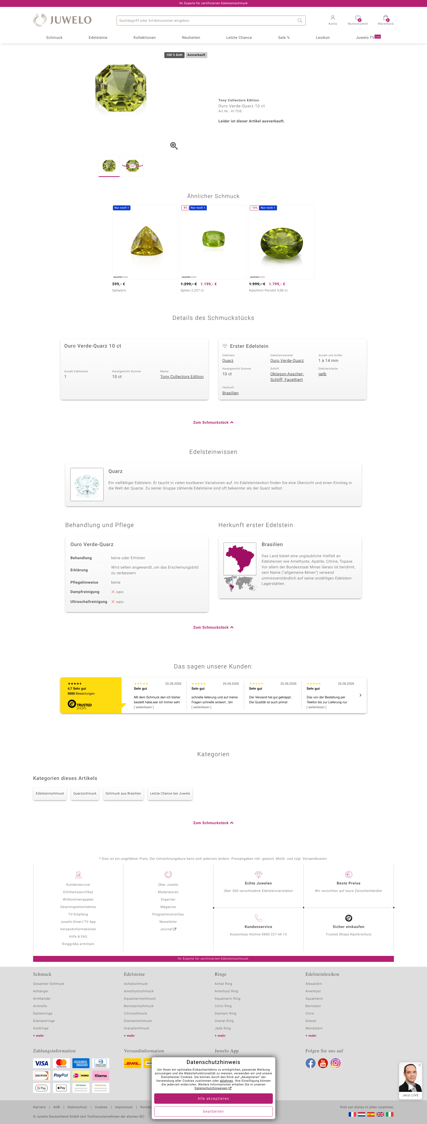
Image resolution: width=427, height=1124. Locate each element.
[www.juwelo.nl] (361, 1114)
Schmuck (54, 38)
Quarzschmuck (85, 793)
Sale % (284, 38)
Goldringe (41, 1028)
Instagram (336, 1063)
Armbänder (42, 998)
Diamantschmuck (138, 1021)
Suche (300, 20)
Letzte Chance (239, 38)
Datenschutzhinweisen (211, 1088)
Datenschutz (77, 1107)
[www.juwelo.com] (380, 1114)
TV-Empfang (78, 914)
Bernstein (313, 1006)
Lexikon (323, 38)
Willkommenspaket (78, 899)
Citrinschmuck (135, 1013)
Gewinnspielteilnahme (78, 907)
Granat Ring (224, 1021)
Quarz (228, 361)
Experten (168, 899)
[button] (333, 20)
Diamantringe (44, 1021)
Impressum (124, 1107)
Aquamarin (314, 998)
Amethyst (313, 991)
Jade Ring (223, 1028)
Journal (166, 929)
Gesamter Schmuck (48, 984)
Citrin (310, 1013)
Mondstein (314, 1028)
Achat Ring (223, 984)
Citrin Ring (223, 1006)
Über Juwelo (168, 884)
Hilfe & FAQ (78, 936)
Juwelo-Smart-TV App (78, 922)
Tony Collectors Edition (182, 377)
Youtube (323, 1063)
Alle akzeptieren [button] (213, 1099)
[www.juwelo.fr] (352, 1114)
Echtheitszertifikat (78, 892)
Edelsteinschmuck (50, 793)
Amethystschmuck (139, 991)
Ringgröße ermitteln (78, 944)
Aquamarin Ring (227, 998)
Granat (311, 1021)
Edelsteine (98, 38)
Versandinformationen (78, 929)
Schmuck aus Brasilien (123, 793)
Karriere (39, 1107)
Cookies (101, 1107)
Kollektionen (145, 38)
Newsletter (168, 922)
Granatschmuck (136, 1028)
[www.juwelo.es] (371, 1114)
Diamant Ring (225, 1013)
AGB (56, 1107)
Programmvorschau (168, 914)
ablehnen (226, 1081)
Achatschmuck (136, 984)
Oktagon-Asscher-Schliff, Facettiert (287, 377)
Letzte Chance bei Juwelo (170, 793)
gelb (322, 374)
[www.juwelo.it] (389, 1114)
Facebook (311, 1063)
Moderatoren (168, 892)
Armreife (40, 1006)
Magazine (168, 907)
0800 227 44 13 (274, 934)
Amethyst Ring (226, 991)
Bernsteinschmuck (139, 1006)
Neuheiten (191, 38)
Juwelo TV (368, 38)
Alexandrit (314, 984)
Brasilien (230, 393)
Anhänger (40, 991)
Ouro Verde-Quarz (287, 361)
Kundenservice (78, 884)
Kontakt (146, 1107)
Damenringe (43, 1013)
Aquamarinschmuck (140, 998)
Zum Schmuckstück (211, 422)
